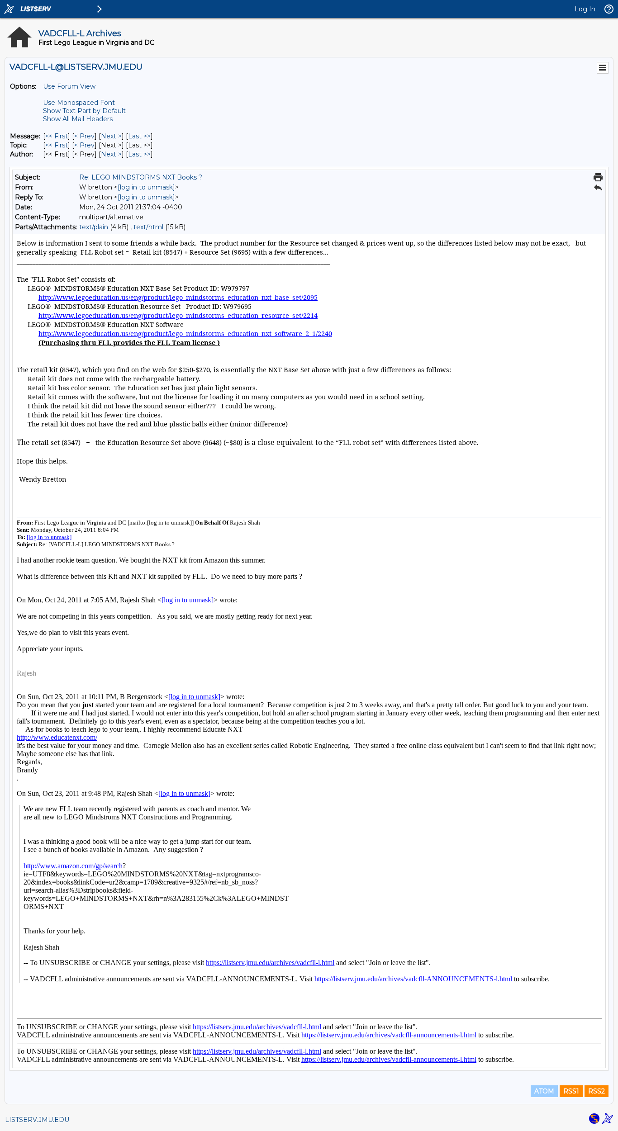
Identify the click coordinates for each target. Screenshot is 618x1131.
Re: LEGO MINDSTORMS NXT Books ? (140, 177)
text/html (148, 227)
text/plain (93, 227)
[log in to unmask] (146, 187)
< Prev (84, 136)
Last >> (139, 136)
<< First (56, 136)
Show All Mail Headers (78, 119)
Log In (585, 9)
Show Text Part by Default (84, 111)
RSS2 (596, 1091)
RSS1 (571, 1091)
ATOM (544, 1091)
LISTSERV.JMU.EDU (37, 1120)
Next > (111, 136)
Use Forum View (69, 86)
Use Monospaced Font (79, 103)
